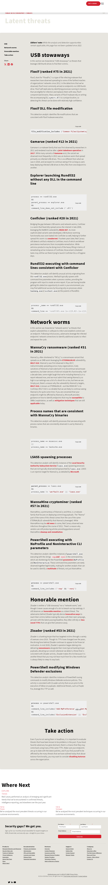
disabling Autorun (77, 756)
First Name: (64, 824)
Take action (8, 55)
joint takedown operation (69, 150)
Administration (27, 851)
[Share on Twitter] (6, 64)
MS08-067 (63, 230)
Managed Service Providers (52, 855)
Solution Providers (49, 857)
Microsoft (74, 471)
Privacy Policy (74, 874)
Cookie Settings (82, 876)
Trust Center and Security (71, 876)
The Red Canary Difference (94, 853)
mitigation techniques (65, 400)
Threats (29, 13)
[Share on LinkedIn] (9, 64)
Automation (6, 857)
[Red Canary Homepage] (15, 3)
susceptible (77, 397)
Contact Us (90, 859)
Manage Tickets (70, 855)
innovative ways (72, 614)
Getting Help (69, 851)
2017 (32, 153)
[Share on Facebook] (12, 64)
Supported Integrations (30, 859)
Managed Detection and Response (12, 848)
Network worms (10, 47)
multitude (51, 568)
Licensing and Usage (29, 855)
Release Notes (27, 857)
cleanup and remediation (51, 532)
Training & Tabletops (8, 853)
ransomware (44, 648)
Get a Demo (92, 3)
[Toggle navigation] (102, 4)
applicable (35, 403)
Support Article (70, 848)
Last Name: (86, 824)
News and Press (91, 855)
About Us (89, 848)
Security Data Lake (8, 851)
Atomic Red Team (7, 859)
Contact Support (70, 853)
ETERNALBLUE (68, 360)
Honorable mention (11, 51)
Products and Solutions (30, 848)
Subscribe (80, 836)
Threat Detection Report (15, 13)
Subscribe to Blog (91, 851)
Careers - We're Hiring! (93, 857)
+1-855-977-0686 (64, 874)
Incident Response (50, 851)
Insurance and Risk (50, 853)
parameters (68, 559)
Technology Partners (50, 859)
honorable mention (52, 611)
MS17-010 (34, 363)
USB (5, 44)
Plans (4, 861)
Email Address (64, 831)
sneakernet (53, 238)
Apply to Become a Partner (52, 861)
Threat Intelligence (7, 855)
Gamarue (58, 153)
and (58, 556)
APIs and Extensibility (29, 853)
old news (50, 523)
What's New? (6, 863)
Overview (47, 848)
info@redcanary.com (53, 874)
